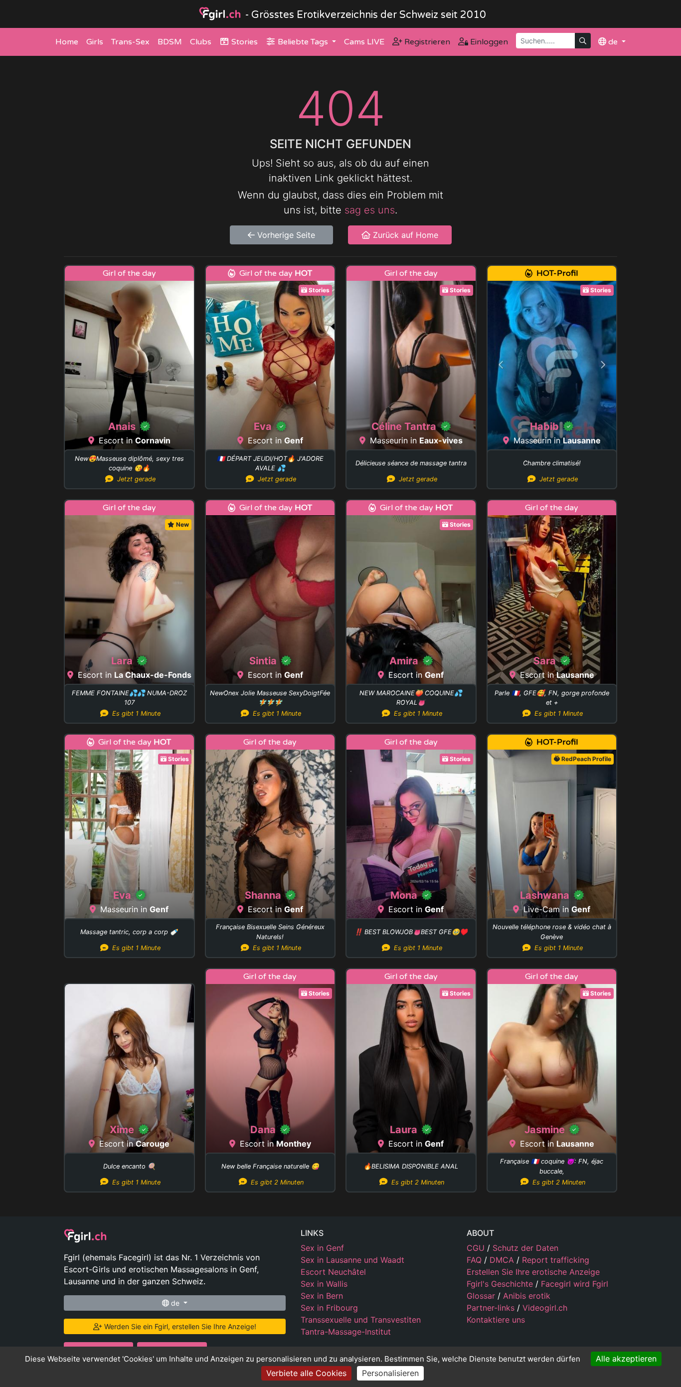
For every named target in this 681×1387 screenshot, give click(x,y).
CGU (477, 1248)
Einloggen (488, 42)
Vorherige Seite (285, 235)
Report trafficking (555, 1260)
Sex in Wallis (324, 1284)
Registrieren (426, 42)
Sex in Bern (322, 1296)
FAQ (475, 1260)
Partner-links (492, 1308)
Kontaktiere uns (496, 1320)
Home (66, 42)
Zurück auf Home (404, 235)
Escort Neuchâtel (333, 1272)
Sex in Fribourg (329, 1308)
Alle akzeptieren (626, 1359)
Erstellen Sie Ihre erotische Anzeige (533, 1272)
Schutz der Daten (525, 1248)
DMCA (503, 1260)
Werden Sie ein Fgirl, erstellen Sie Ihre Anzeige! (179, 1326)
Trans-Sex (130, 42)
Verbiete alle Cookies (306, 1373)
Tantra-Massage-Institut (346, 1332)
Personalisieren (390, 1373)
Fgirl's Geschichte (501, 1284)
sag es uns (369, 210)
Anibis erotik (526, 1296)
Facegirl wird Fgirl (574, 1284)
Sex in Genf (322, 1248)
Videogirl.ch (544, 1308)
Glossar (482, 1296)
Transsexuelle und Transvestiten (361, 1320)
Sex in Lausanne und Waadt (352, 1260)
